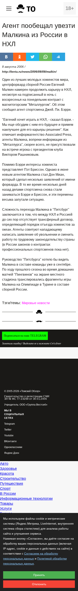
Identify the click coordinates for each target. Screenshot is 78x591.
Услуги (6, 508)
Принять (39, 575)
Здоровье (8, 469)
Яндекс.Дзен (11, 453)
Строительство (13, 479)
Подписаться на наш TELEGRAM (25, 335)
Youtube (9, 435)
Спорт (5, 488)
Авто (4, 464)
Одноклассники (13, 447)
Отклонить (39, 584)
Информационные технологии (26, 498)
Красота (7, 474)
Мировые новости (36, 303)
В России (8, 493)
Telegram (9, 424)
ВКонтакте (10, 441)
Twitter (7, 429)
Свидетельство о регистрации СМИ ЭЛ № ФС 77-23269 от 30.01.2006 (27, 397)
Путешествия (11, 484)
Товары (6, 503)
